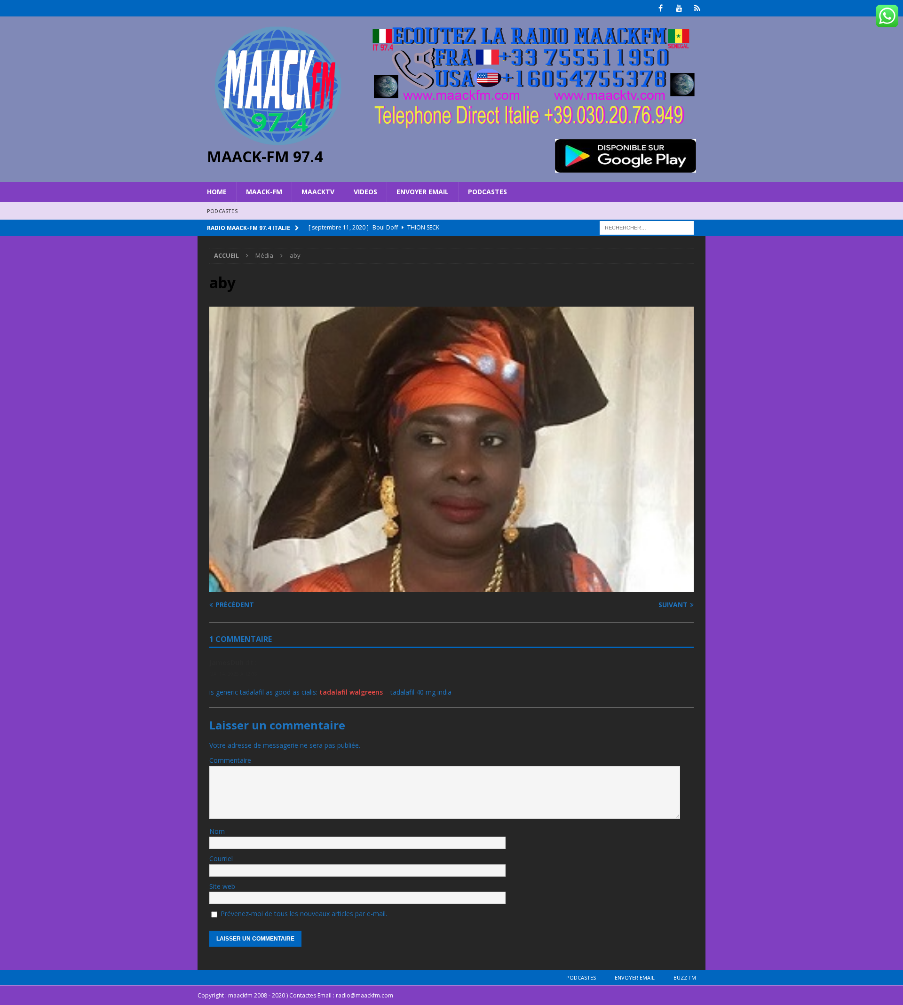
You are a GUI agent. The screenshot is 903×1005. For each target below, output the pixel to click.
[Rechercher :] (647, 226)
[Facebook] (660, 8)
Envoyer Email (422, 191)
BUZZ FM (684, 977)
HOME (217, 191)
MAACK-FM (264, 191)
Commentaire (230, 760)
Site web (222, 886)
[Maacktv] (697, 8)
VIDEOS (365, 191)
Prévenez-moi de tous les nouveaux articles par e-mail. (304, 913)
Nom (217, 831)
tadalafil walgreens (351, 692)
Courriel (221, 858)
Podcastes (487, 191)
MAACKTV (317, 191)
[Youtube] (679, 8)
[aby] (451, 586)
